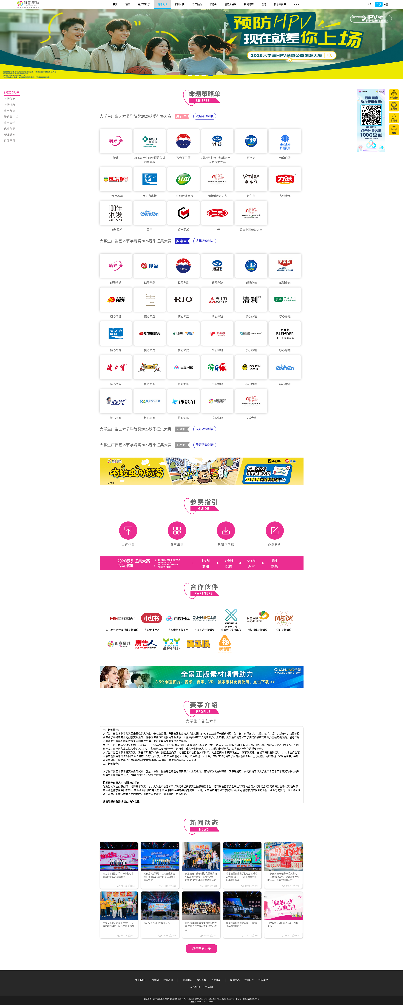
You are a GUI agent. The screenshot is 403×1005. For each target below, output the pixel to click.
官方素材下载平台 (178, 630)
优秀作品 (9, 129)
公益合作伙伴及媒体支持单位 (122, 630)
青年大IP (162, 4)
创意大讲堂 (230, 4)
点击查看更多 (201, 948)
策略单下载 (11, 117)
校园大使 (179, 4)
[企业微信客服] (394, 129)
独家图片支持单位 (205, 630)
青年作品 (197, 4)
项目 (127, 4)
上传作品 (9, 99)
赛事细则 (9, 111)
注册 (385, 4)
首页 (115, 4)
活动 (263, 4)
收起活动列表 (205, 116)
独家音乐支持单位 (231, 630)
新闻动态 (249, 4)
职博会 (213, 4)
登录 (378, 4)
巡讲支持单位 (284, 630)
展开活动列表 (205, 429)
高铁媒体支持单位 (257, 630)
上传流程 (9, 105)
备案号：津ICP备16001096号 (247, 999)
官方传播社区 (151, 630)
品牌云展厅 (144, 4)
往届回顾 (9, 141)
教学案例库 (280, 4)
